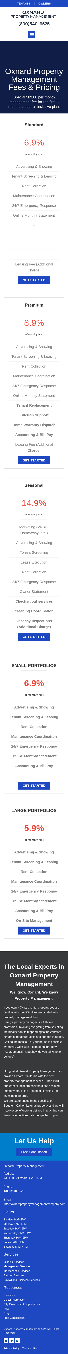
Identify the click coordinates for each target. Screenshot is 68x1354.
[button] (31, 34)
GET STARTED (34, 280)
